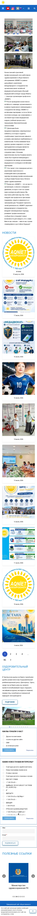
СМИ (7, 743)
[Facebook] (2, 8)
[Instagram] (12, 8)
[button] (22, 8)
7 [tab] (23, 896)
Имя (3, 828)
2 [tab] (15, 896)
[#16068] (18, 253)
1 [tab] (13, 896)
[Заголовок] (17, 8)
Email (4, 835)
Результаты (29, 750)
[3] (18, 44)
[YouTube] (7, 8)
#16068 (18, 271)
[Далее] (10, 660)
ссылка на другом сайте (14, 739)
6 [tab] (22, 896)
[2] (18, 26)
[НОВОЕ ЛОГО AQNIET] (3, 2)
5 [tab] (20, 896)
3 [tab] (16, 896)
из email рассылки (12, 746)
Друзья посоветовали (13, 736)
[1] (18, 61)
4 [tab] (18, 896)
